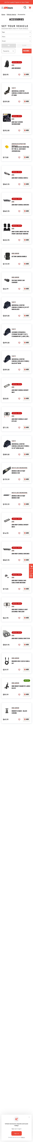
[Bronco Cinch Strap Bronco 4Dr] (7, 495)
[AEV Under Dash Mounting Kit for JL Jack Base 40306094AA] (7, 146)
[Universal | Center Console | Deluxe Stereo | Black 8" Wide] (7, 359)
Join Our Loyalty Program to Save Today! (16, 2)
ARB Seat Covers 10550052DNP (17, 123)
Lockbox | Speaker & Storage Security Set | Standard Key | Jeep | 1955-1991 (21, 335)
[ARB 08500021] (7, 64)
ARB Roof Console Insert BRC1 (20, 391)
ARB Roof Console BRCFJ (20, 178)
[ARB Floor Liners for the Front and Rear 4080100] (7, 227)
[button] (19, 75)
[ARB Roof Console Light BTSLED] (7, 415)
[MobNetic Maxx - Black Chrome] (7, 710)
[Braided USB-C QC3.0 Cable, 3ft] (7, 661)
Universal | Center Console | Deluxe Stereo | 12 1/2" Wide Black (20, 446)
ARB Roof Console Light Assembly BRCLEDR (20, 610)
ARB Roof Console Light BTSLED (20, 420)
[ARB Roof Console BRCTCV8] (7, 634)
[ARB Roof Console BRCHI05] (7, 549)
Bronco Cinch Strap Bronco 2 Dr (18, 472)
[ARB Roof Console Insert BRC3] (7, 520)
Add (27, 74)
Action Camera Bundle (19, 256)
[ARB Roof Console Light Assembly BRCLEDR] (7, 605)
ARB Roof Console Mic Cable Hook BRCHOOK (19, 581)
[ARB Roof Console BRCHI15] (7, 200)
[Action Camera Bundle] (7, 256)
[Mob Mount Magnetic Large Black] (7, 686)
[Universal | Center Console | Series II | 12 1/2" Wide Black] (7, 305)
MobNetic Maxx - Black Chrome (19, 712)
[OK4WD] (8, 7)
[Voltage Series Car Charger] (7, 280)
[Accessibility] (31, 575)
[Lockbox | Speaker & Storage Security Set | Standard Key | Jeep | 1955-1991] (7, 332)
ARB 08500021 (16, 68)
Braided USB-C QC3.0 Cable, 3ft (21, 662)
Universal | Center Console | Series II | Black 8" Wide (20, 93)
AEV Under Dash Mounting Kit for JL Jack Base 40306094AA (20, 149)
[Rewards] (31, 571)
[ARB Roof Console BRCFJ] (7, 173)
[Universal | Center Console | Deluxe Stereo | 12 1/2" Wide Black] (7, 443)
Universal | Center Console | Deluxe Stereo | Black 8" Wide (20, 361)
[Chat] (31, 566)
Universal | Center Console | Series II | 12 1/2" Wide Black (20, 307)
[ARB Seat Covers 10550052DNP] (7, 117)
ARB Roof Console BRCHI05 (20, 554)
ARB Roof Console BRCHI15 (20, 205)
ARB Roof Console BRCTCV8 (21, 638)
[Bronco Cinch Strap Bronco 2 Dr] (7, 470)
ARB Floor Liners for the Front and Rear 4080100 (20, 233)
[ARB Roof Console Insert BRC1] (7, 386)
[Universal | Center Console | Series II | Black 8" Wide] (7, 91)
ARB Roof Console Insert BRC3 (20, 526)
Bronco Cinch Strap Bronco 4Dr (18, 497)
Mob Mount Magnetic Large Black (21, 687)
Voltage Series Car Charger (18, 281)
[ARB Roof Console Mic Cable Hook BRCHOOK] (7, 576)
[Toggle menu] (2, 7)
